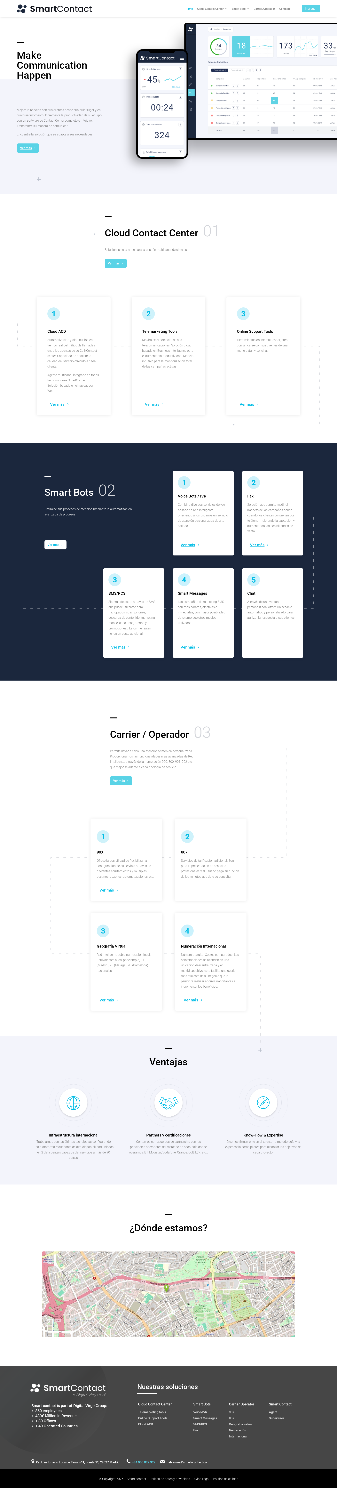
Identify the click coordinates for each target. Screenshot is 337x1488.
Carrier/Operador (264, 8)
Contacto (285, 8)
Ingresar (311, 9)
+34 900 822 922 (144, 1462)
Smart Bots (239, 8)
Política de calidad (225, 1479)
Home (189, 8)
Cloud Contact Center (210, 8)
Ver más (26, 148)
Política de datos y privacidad (170, 1479)
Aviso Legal (201, 1479)
